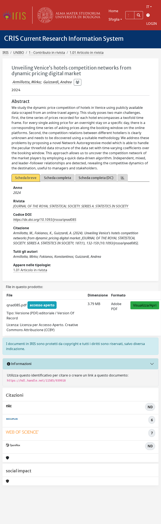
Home (113, 11)
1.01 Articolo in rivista (87, 52)
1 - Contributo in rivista (47, 52)
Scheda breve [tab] (25, 178)
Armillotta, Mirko (26, 82)
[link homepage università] (68, 15)
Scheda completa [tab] (57, 178)
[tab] (122, 178)
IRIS (6, 52)
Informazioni (20, 364)
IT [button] (147, 6)
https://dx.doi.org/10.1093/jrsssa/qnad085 (44, 219)
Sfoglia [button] (114, 19)
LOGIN (151, 23)
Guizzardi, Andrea (57, 82)
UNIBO (18, 52)
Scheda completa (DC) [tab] (96, 178)
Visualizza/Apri (144, 305)
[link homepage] (16, 15)
